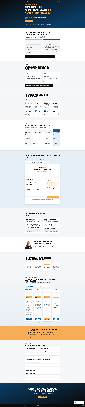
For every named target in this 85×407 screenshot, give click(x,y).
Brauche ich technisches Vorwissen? (30, 373)
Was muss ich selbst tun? (29, 356)
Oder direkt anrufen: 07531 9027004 (42, 398)
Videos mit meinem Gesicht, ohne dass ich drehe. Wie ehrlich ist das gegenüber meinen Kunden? (38, 359)
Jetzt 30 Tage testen (42, 396)
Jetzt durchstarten (29, 319)
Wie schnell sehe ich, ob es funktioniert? (31, 367)
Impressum (54, 405)
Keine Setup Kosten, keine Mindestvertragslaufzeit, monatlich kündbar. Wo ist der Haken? (37, 348)
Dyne (26, 1)
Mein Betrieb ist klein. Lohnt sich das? (30, 370)
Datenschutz (57, 405)
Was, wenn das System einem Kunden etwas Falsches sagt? (33, 362)
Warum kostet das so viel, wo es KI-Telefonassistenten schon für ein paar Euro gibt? (36, 351)
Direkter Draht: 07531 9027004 (37, 249)
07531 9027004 (58, 1)
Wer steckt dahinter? (28, 378)
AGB (59, 405)
